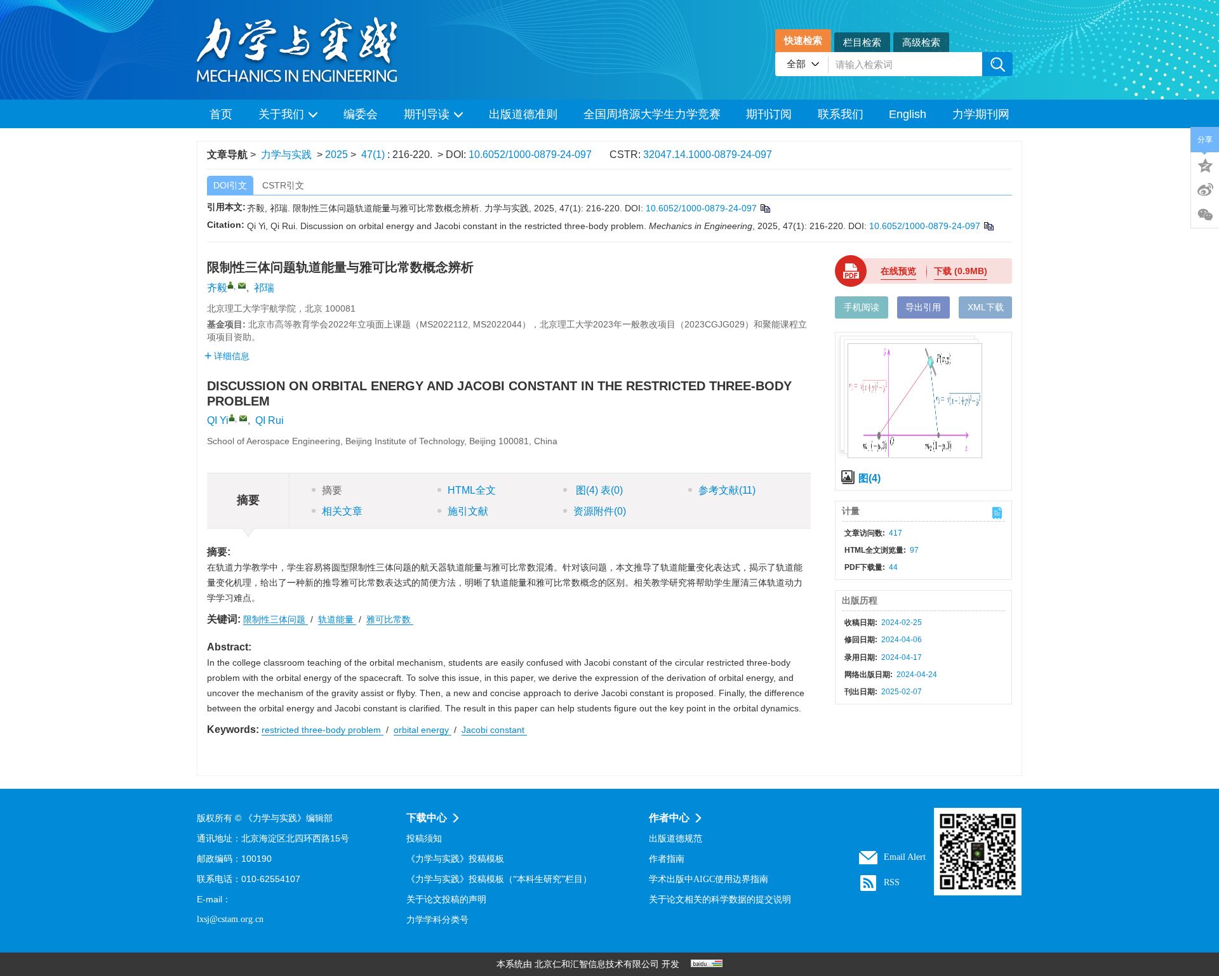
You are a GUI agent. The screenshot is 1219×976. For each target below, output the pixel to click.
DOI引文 (230, 185)
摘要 (332, 490)
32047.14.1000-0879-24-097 (707, 154)
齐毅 (217, 287)
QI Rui (269, 420)
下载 (960, 271)
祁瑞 (264, 287)
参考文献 (727, 490)
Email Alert (905, 857)
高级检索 (921, 42)
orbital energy (422, 730)
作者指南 (666, 859)
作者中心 (669, 817)
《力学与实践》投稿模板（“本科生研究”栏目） (499, 879)
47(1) (374, 154)
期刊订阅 (769, 114)
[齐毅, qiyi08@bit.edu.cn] (230, 285)
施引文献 (468, 511)
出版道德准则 (523, 114)
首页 (221, 114)
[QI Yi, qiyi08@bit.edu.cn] (232, 417)
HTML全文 (472, 490)
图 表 (598, 490)
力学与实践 (286, 154)
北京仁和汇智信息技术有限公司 (597, 964)
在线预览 (898, 271)
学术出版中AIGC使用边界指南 (708, 879)
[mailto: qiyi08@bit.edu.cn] (243, 418)
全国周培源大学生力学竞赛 (652, 114)
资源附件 (599, 511)
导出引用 (923, 307)
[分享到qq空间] (1205, 164)
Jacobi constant (494, 730)
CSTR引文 (283, 185)
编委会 (360, 114)
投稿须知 (424, 838)
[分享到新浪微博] (1205, 190)
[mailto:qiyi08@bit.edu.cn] (241, 285)
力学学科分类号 (437, 920)
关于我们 (281, 114)
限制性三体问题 (275, 619)
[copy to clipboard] (988, 226)
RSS (892, 882)
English (907, 114)
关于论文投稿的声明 (446, 899)
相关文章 (342, 511)
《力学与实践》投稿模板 (455, 859)
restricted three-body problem (322, 730)
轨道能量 (337, 619)
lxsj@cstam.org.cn (230, 919)
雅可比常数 (389, 619)
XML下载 (986, 307)
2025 (336, 154)
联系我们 (840, 114)
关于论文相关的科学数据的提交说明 (720, 899)
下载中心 (426, 817)
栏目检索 (862, 42)
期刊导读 (427, 114)
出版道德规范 (675, 838)
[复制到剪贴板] (765, 208)
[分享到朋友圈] (1205, 215)
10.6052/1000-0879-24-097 (530, 154)
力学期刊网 (980, 114)
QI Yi (218, 420)
